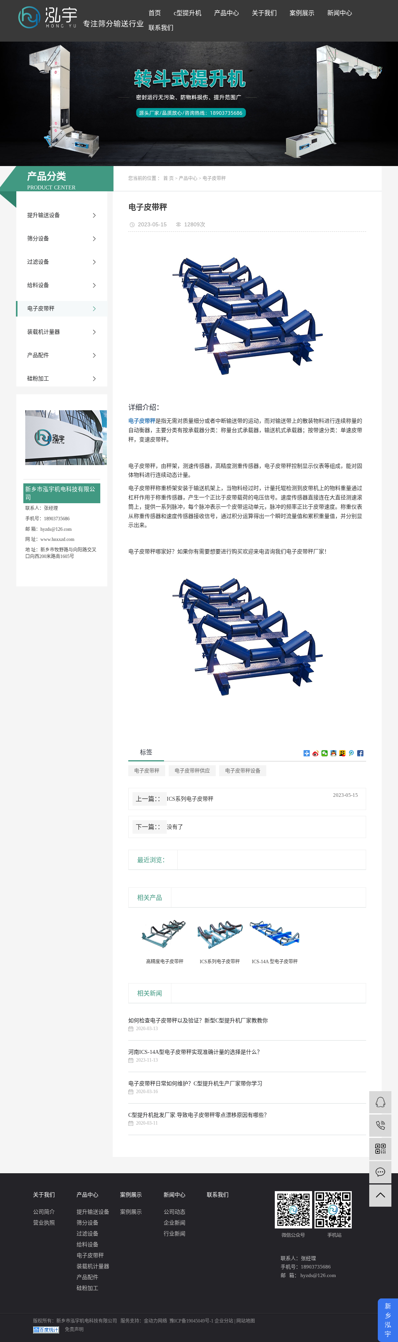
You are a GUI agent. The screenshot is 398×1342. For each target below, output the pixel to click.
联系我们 (160, 27)
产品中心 (226, 13)
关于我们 (264, 13)
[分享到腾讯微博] (351, 753)
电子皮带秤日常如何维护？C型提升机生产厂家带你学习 (195, 1084)
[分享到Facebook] (360, 753)
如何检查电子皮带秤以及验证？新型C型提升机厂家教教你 (198, 1021)
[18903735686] (380, 1126)
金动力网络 (155, 1321)
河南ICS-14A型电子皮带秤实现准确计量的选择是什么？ (195, 1052)
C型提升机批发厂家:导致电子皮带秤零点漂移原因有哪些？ (198, 1115)
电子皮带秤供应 (192, 770)
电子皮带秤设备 (242, 770)
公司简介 (44, 1212)
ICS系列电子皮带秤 (190, 799)
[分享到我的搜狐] (342, 753)
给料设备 (38, 285)
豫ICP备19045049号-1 (191, 1321)
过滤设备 (38, 262)
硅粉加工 (38, 378)
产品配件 (38, 355)
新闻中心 (339, 13)
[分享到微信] (324, 753)
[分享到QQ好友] (333, 753)
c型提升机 (187, 13)
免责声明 (74, 1329)
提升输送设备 (43, 215)
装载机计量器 (43, 332)
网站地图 (245, 1321)
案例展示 (302, 13)
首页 (154, 13)
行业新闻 (174, 1234)
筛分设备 (38, 238)
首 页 (168, 178)
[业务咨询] (380, 1102)
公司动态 (174, 1212)
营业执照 (44, 1223)
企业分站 (224, 1321)
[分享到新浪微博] (315, 753)
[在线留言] (380, 1172)
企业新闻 (174, 1223)
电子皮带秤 (40, 308)
